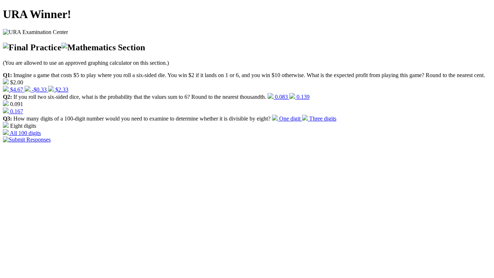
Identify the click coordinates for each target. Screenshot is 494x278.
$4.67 (17, 90)
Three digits (322, 118)
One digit (290, 118)
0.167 (16, 111)
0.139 (302, 97)
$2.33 (61, 90)
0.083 (281, 97)
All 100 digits (25, 133)
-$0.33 (39, 90)
